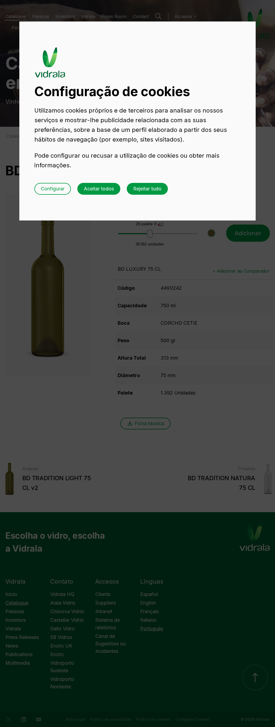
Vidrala (50, 57)
